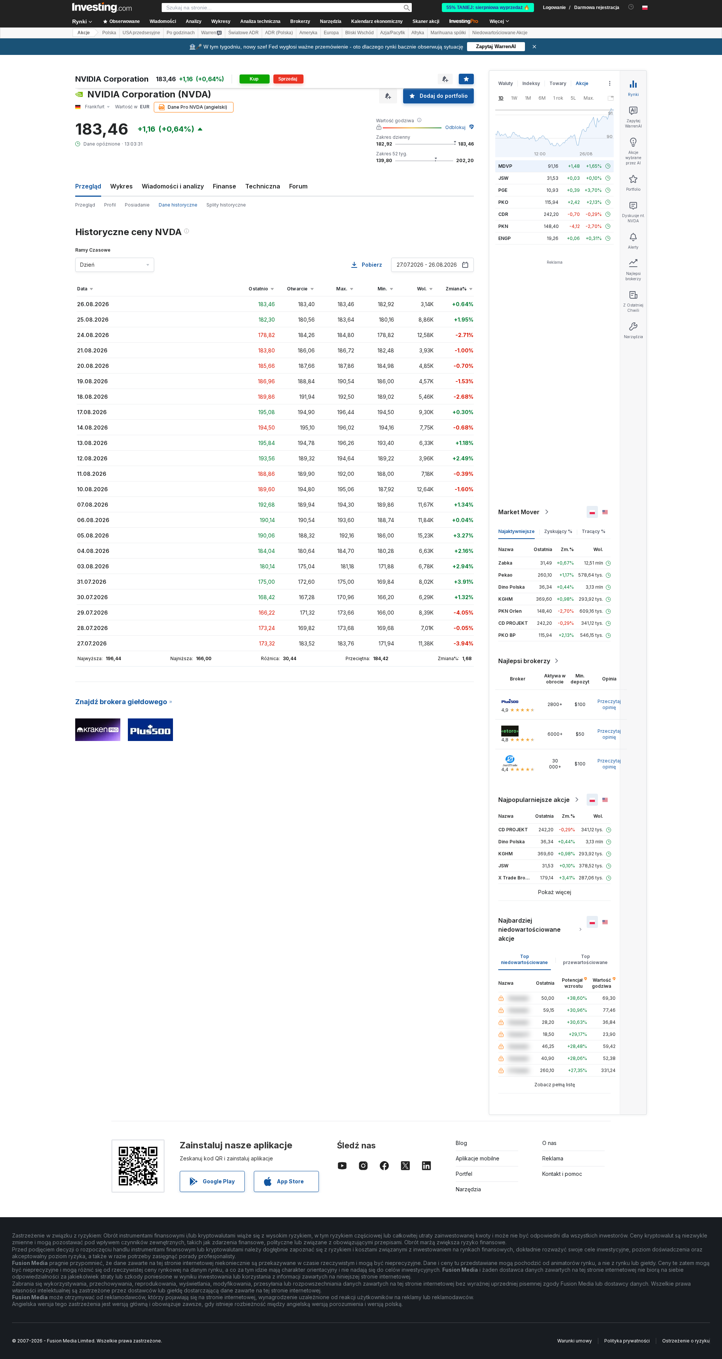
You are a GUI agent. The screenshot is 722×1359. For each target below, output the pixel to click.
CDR (503, 214)
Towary (557, 83)
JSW (503, 178)
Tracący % (593, 531)
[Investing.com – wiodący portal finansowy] (102, 7)
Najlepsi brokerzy (524, 661)
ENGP (504, 238)
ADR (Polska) (279, 32)
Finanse (224, 186)
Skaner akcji (426, 21)
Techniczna (262, 186)
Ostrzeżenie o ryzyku (686, 1341)
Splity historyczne (226, 205)
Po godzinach (181, 32)
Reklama (552, 1158)
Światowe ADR (243, 32)
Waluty (505, 83)
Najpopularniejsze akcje (534, 799)
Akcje (83, 32)
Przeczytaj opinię (609, 704)
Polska (109, 32)
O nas (549, 1143)
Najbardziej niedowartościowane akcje (529, 929)
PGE (502, 190)
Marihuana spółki (448, 32)
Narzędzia (468, 1189)
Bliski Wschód (359, 32)
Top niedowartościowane (524, 959)
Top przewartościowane (585, 959)
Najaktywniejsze (516, 531)
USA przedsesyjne (141, 32)
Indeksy (531, 83)
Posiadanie (137, 205)
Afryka (417, 32)
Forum (298, 186)
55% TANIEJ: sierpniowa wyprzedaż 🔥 (487, 7)
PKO (503, 202)
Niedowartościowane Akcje (500, 32)
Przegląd (85, 205)
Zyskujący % (558, 531)
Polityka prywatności (627, 1341)
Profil (110, 205)
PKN (503, 226)
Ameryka (308, 32)
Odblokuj (455, 127)
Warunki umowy (574, 1341)
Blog (461, 1143)
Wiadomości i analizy (173, 186)
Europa (331, 32)
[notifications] (631, 7)
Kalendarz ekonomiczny (377, 21)
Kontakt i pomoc (562, 1174)
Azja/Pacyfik (392, 32)
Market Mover (519, 512)
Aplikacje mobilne (477, 1158)
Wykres (121, 186)
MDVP (505, 166)
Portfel (464, 1174)
